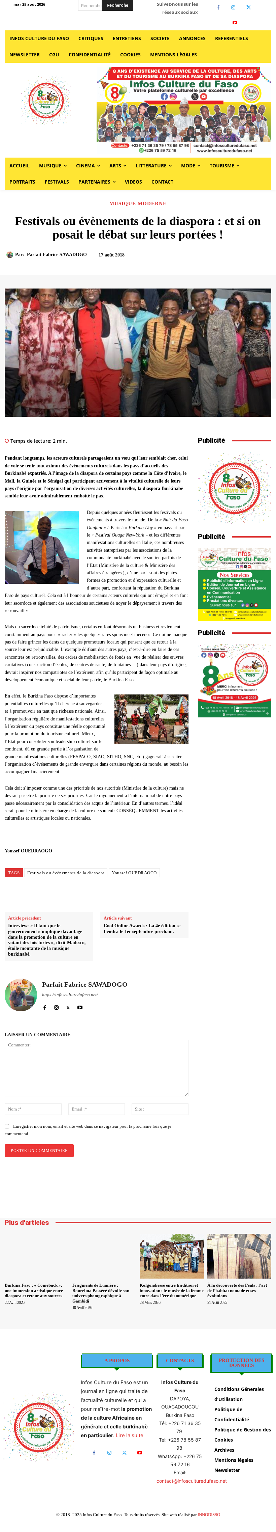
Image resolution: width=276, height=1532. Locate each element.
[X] (248, 7)
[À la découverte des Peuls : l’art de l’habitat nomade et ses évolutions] (239, 1256)
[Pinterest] (111, 895)
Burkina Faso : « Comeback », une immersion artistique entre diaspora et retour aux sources (34, 1290)
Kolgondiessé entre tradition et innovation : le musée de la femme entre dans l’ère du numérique (172, 1290)
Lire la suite (129, 1435)
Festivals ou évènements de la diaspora (65, 872)
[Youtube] (235, 23)
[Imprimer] (142, 895)
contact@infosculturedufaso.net (192, 1481)
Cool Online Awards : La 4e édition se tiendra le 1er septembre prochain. (142, 928)
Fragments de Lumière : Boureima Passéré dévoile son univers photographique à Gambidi (100, 1293)
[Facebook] (218, 7)
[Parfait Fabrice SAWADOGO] (10, 254)
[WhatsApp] (127, 895)
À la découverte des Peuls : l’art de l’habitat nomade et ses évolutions (237, 1290)
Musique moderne (138, 203)
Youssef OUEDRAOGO (134, 872)
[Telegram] (158, 895)
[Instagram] (233, 7)
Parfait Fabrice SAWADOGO (57, 254)
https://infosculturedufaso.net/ (70, 994)
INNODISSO (209, 1514)
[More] (249, 258)
